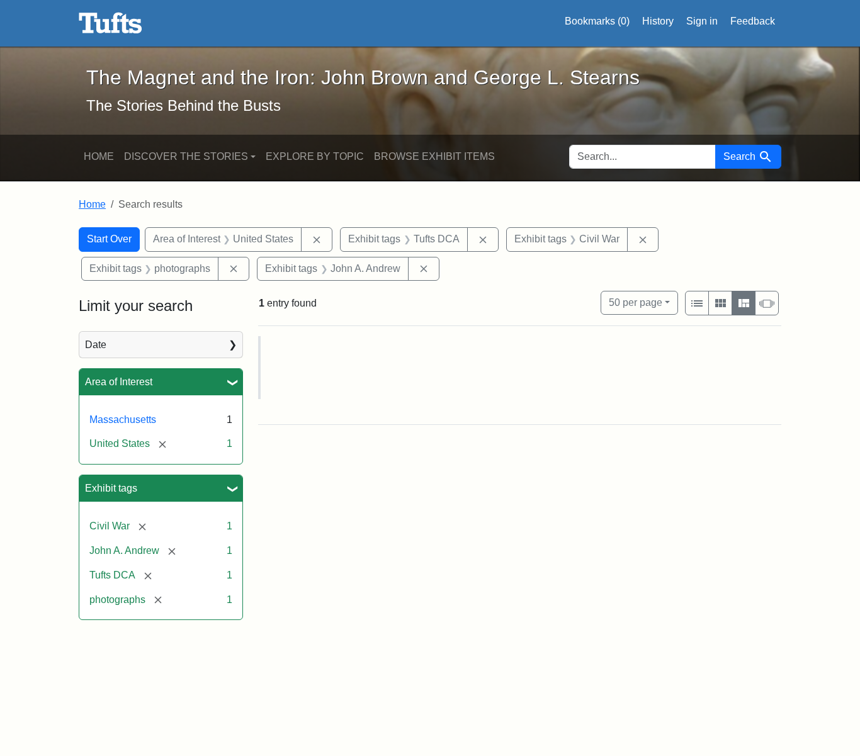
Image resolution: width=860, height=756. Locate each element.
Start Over (109, 239)
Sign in (702, 21)
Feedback (752, 21)
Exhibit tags (111, 488)
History (658, 21)
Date (95, 344)
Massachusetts (122, 419)
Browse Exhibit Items (434, 156)
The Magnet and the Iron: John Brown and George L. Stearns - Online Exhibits (110, 23)
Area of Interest (118, 381)
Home (99, 156)
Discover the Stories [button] (186, 156)
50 (635, 302)
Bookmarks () (597, 21)
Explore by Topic (315, 156)
